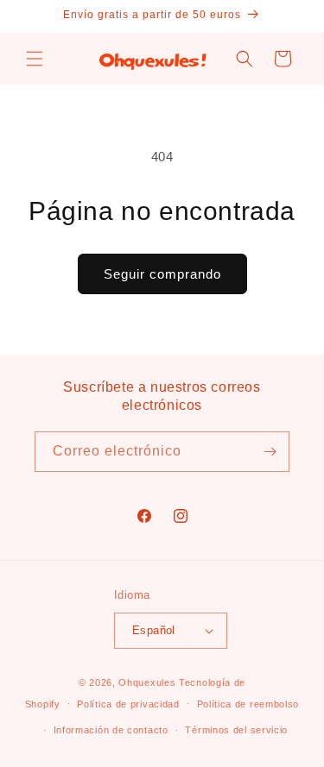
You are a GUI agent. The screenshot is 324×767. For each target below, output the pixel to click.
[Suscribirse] (270, 451)
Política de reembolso (248, 704)
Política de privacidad (128, 704)
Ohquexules (146, 682)
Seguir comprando (162, 274)
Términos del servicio (236, 730)
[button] (35, 59)
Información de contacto (111, 730)
